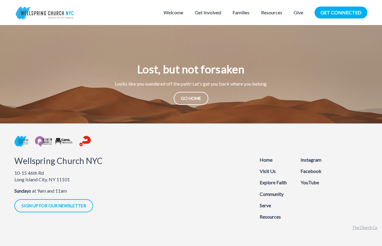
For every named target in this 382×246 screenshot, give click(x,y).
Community (272, 194)
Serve (265, 205)
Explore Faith (273, 182)
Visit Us (268, 171)
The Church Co (364, 227)
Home (266, 160)
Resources (270, 216)
